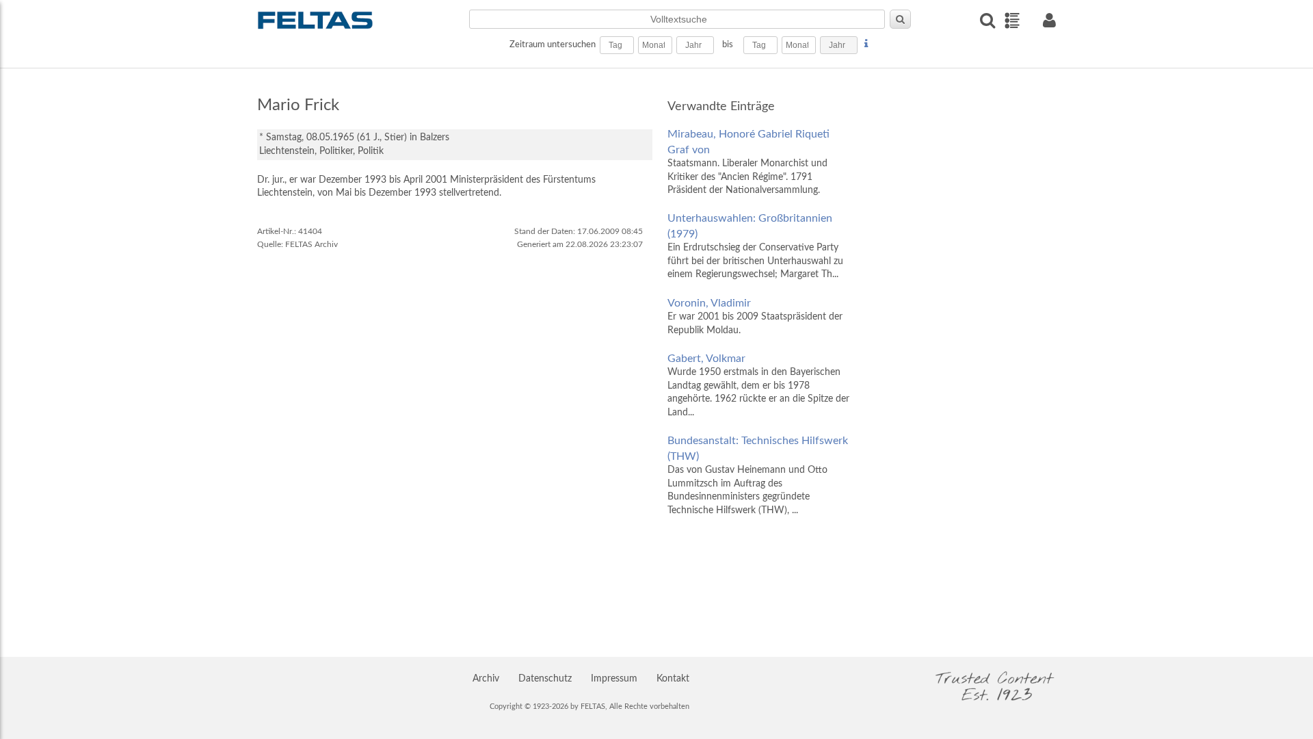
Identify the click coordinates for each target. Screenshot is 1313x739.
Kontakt (672, 679)
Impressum (614, 679)
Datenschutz (545, 679)
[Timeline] (1011, 20)
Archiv (486, 679)
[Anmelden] (1049, 20)
